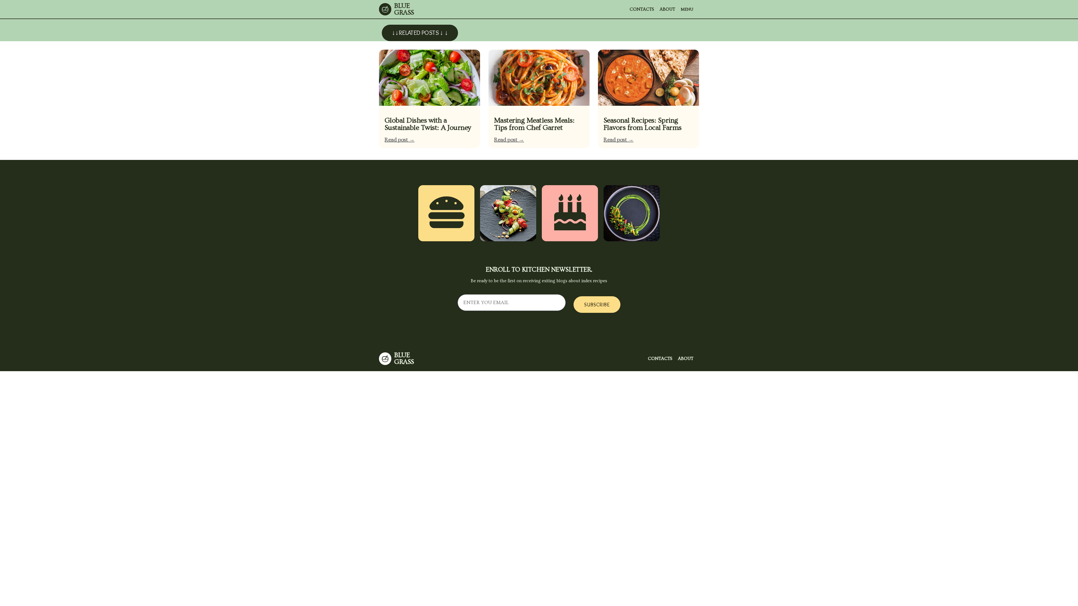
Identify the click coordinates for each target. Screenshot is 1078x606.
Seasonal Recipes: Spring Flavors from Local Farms (643, 124)
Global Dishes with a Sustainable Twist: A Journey (428, 124)
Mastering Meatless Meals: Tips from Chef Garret (534, 124)
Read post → (400, 140)
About (667, 9)
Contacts (642, 9)
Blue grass (404, 9)
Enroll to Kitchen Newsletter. (539, 269)
